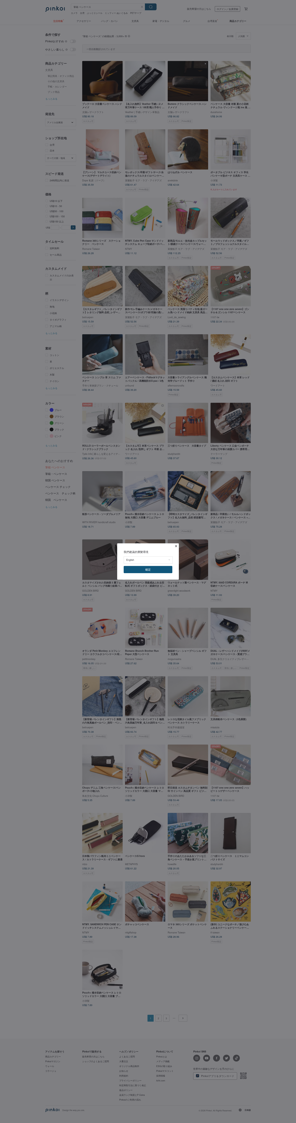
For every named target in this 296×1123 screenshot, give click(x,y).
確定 (148, 569)
